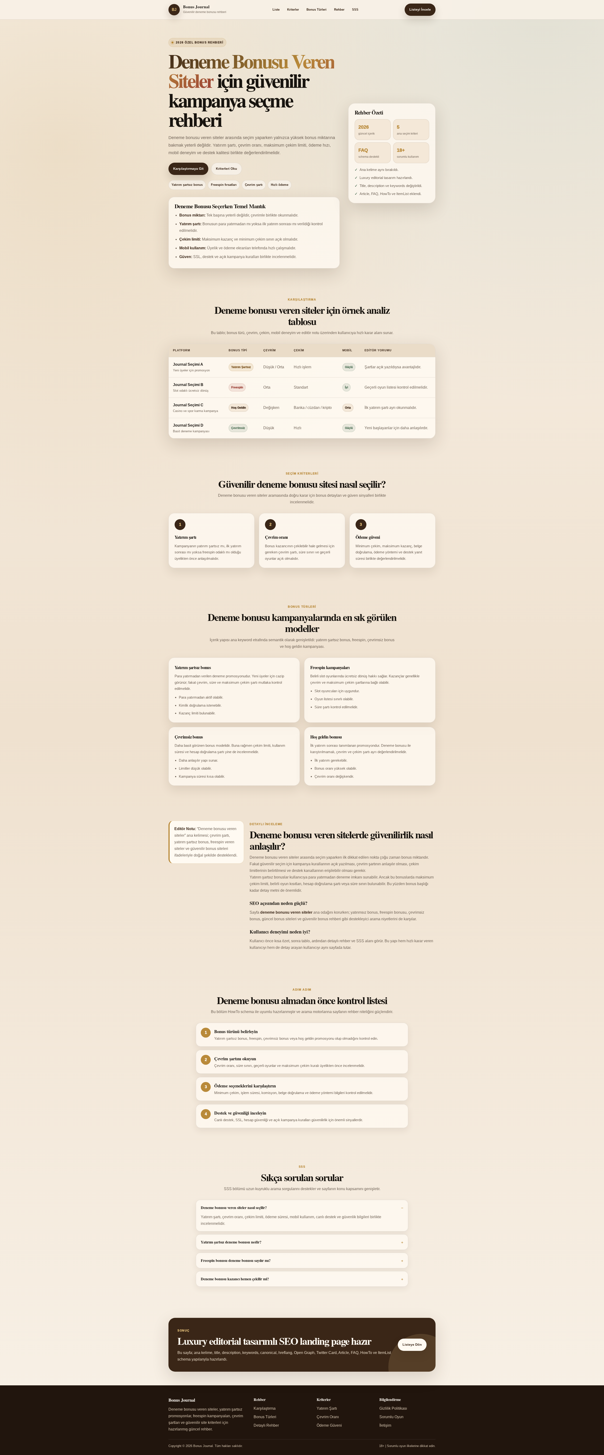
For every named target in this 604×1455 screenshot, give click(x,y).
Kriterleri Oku (226, 168)
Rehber (339, 9)
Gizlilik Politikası (393, 1408)
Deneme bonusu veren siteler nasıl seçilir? (234, 1207)
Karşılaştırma (265, 1408)
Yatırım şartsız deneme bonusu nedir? (231, 1242)
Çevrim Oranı (328, 1417)
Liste (276, 9)
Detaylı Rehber (266, 1425)
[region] (302, 391)
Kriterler (293, 9)
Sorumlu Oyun (391, 1417)
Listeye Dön (412, 1344)
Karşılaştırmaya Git (188, 168)
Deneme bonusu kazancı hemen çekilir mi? (235, 1278)
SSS (355, 9)
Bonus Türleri (316, 9)
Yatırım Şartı (327, 1408)
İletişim (385, 1425)
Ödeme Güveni (329, 1425)
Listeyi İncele (420, 9)
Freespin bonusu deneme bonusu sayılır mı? (236, 1260)
